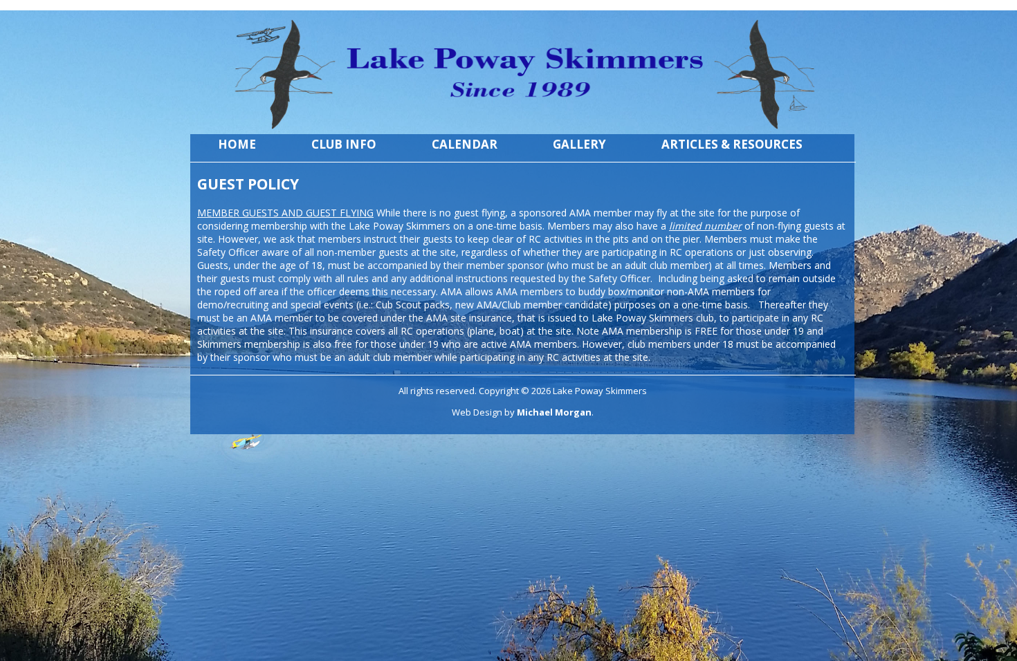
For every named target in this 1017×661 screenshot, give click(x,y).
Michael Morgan (554, 412)
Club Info (343, 144)
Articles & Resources (732, 144)
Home (237, 144)
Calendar (464, 144)
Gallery (579, 144)
